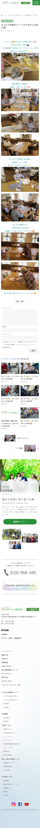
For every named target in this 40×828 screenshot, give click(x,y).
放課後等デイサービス (10, 763)
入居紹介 (6, 795)
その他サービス (7, 777)
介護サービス (6, 725)
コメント (7, 307)
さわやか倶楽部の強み (10, 700)
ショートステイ (8, 748)
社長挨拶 (6, 707)
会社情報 (6, 718)
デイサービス (7, 740)
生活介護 (6, 770)
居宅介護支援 (7, 755)
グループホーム (8, 736)
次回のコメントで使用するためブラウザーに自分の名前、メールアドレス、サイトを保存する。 (19, 344)
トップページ (6, 651)
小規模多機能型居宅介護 (11, 744)
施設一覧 (5, 655)
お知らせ (5, 658)
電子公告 (5, 677)
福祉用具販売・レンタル (11, 784)
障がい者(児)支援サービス (11, 759)
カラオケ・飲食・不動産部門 (11, 638)
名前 (5, 326)
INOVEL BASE (7, 681)
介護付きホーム (8, 729)
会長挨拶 (6, 704)
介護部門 (4, 634)
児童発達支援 (7, 766)
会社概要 (5, 714)
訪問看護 (6, 780)
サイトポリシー (7, 673)
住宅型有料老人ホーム (10, 733)
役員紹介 (6, 721)
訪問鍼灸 (6, 788)
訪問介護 (6, 751)
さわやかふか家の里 (7, 21)
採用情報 (5, 662)
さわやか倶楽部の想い (10, 696)
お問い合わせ (6, 666)
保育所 (5, 792)
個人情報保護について (9, 670)
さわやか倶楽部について (10, 692)
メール (6, 334)
